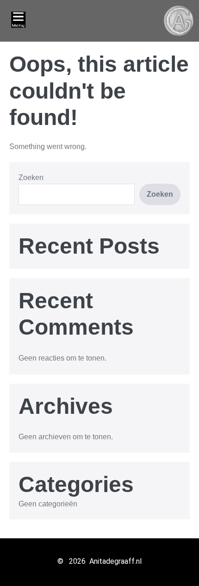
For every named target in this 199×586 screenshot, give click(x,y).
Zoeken (31, 177)
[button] (18, 21)
